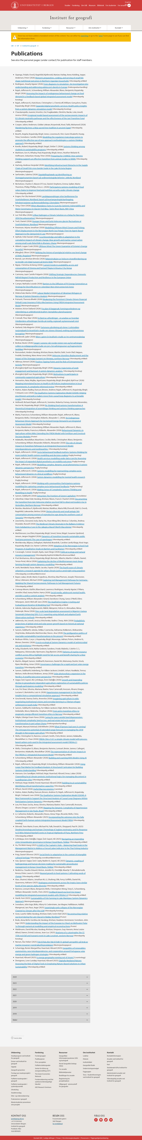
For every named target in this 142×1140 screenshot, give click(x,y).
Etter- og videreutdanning (20, 1096)
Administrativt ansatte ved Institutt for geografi (116, 1074)
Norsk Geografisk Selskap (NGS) (67, 1065)
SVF (18, 46)
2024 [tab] (15, 977)
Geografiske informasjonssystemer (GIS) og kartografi (68, 1058)
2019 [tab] (15, 1007)
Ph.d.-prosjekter (40, 1062)
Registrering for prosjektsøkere (64, 1080)
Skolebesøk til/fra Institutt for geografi (117, 1068)
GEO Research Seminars (43, 1087)
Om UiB (84, 5)
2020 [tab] (15, 1001)
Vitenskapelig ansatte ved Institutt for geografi (116, 1080)
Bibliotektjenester (65, 1072)
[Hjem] (15, 5)
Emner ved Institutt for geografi (19, 1062)
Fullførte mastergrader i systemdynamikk (19, 1085)
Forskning (76, 5)
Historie (85, 1059)
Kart (108, 1064)
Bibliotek (100, 5)
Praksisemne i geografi (19, 1099)
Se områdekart (58, 1124)
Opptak (13, 1067)
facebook (96, 1120)
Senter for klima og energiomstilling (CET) (43, 1069)
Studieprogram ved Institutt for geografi (20, 1057)
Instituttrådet (87, 1062)
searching (84, 36)
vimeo (111, 1120)
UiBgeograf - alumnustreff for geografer (68, 1085)
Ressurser (70, 28)
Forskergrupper (40, 1056)
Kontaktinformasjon (114, 1056)
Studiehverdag (16, 1093)
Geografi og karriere (18, 1070)
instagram (101, 1120)
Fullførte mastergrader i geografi (19, 1080)
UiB (12, 46)
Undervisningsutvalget (91, 1068)
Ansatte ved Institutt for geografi (115, 1060)
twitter (106, 1120)
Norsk (127, 5)
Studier (67, 5)
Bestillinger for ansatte (67, 1075)
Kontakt (118, 28)
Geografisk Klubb (89, 1065)
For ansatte (122, 5)
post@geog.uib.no (17, 1119)
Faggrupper (87, 1072)
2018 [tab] (15, 1014)
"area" (100, 36)
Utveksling (15, 1090)
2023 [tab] (15, 983)
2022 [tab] (15, 989)
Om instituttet (94, 28)
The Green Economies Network (42, 1075)
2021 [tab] (15, 995)
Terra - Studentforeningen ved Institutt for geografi (92, 1076)
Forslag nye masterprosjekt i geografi (20, 1074)
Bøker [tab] (15, 1020)
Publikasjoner (40, 1059)
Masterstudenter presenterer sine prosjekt (21, 1103)
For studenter (111, 5)
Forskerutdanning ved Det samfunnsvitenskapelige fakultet (44, 1081)
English (128, 2)
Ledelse (85, 1056)
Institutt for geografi (71, 18)
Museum (92, 5)
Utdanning (22, 28)
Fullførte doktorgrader (42, 1065)
